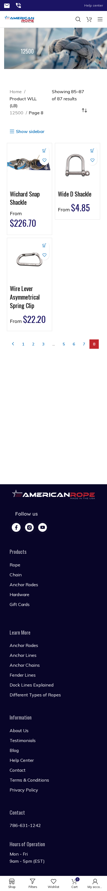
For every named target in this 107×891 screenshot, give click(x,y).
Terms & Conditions (29, 780)
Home (16, 91)
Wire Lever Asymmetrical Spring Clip (25, 297)
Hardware (19, 594)
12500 (17, 112)
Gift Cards (20, 604)
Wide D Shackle (74, 193)
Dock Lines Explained (32, 685)
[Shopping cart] (89, 19)
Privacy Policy (24, 790)
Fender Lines (23, 675)
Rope (15, 565)
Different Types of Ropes (35, 695)
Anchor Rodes (24, 584)
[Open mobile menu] (100, 19)
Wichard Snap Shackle (25, 198)
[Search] (78, 19)
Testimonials (23, 740)
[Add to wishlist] (44, 160)
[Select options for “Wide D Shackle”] (92, 151)
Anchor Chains (25, 665)
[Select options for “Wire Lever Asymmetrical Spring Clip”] (44, 245)
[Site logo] (7, 5)
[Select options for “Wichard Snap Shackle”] (44, 151)
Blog (14, 750)
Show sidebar (30, 131)
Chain (16, 574)
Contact (18, 770)
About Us (19, 730)
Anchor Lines (23, 655)
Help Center (22, 760)
